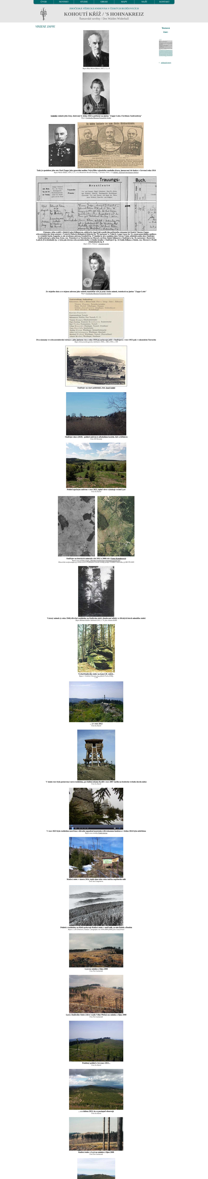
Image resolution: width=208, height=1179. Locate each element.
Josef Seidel (110, 388)
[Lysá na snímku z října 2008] (96, 950)
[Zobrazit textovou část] (166, 48)
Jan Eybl (96, 232)
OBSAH (104, 1)
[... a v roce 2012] (96, 702)
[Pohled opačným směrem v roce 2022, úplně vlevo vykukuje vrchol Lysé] (96, 465)
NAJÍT (144, 1)
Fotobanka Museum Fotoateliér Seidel (98, 118)
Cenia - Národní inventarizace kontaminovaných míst (102, 560)
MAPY (124, 1)
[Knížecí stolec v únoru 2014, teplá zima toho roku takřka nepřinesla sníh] (96, 857)
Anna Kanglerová (118, 558)
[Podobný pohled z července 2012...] (96, 1041)
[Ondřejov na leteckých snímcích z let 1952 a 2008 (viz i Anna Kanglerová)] (76, 526)
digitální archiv (104, 244)
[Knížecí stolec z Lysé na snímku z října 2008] (96, 1134)
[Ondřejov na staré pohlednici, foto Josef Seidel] (96, 366)
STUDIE (84, 1)
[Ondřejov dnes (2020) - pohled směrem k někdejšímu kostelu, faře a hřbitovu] (96, 414)
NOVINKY (64, 1)
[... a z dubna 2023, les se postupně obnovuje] (96, 1089)
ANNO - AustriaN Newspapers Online (126, 172)
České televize (102, 833)
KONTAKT (164, 1)
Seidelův (54, 116)
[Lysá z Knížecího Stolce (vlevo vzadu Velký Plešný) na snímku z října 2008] (96, 994)
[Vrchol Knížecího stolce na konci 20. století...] (96, 648)
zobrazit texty (166, 63)
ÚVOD (44, 1)
